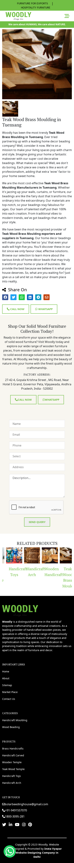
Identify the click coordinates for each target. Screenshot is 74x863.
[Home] (20, 610)
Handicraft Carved (13, 755)
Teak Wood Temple (13, 769)
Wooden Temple (12, 762)
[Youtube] (17, 824)
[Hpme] (18, 16)
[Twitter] (4, 824)
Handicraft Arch (30, 571)
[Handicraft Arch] (28, 555)
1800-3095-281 (15, 816)
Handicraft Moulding (14, 720)
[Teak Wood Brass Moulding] (64, 555)
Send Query (37, 522)
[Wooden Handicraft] (46, 555)
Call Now (17, 309)
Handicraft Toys (12, 571)
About (5, 678)
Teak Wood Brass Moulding (65, 577)
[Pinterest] (30, 824)
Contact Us (8, 699)
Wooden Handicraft (47, 571)
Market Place (10, 692)
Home (5, 671)
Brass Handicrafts (13, 748)
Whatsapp (45, 309)
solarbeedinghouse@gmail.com (26, 804)
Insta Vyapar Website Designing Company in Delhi (39, 852)
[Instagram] (24, 824)
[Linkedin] (10, 824)
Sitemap (7, 685)
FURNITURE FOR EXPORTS (32, 3)
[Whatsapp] (10, 851)
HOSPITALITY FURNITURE (35, 7)
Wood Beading (11, 727)
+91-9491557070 (16, 810)
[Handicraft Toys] (11, 555)
